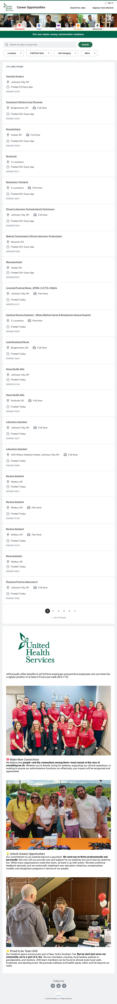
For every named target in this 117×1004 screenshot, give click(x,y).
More (87, 53)
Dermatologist (13, 129)
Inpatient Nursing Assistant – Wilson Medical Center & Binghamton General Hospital (48, 315)
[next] (75, 611)
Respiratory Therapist (17, 182)
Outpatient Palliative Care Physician (24, 102)
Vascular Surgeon (15, 76)
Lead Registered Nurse (17, 342)
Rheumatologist (14, 262)
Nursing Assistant (15, 476)
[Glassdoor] (53, 986)
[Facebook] (64, 986)
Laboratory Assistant (16, 422)
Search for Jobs (77, 8)
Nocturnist (11, 156)
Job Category (64, 53)
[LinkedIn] (58, 986)
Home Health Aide (15, 369)
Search (85, 44)
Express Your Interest (103, 8)
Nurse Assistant (14, 556)
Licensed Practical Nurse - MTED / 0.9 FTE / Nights (31, 288)
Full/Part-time (37, 53)
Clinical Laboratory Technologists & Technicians (30, 209)
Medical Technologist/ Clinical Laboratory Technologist (34, 236)
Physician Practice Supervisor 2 (22, 582)
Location (12, 53)
